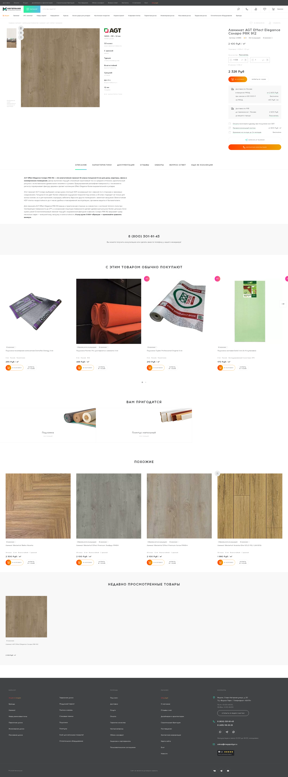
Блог (146, 3)
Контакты (125, 3)
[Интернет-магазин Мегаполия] (12, 9)
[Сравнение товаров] (255, 9)
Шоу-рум (155, 3)
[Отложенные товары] (264, 9)
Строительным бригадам (65, 3)
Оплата (16, 3)
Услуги (25, 3)
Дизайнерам (42, 3)
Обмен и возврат (98, 3)
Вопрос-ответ (113, 3)
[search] (238, 9)
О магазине (137, 3)
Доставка (6, 3)
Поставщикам (83, 3)
